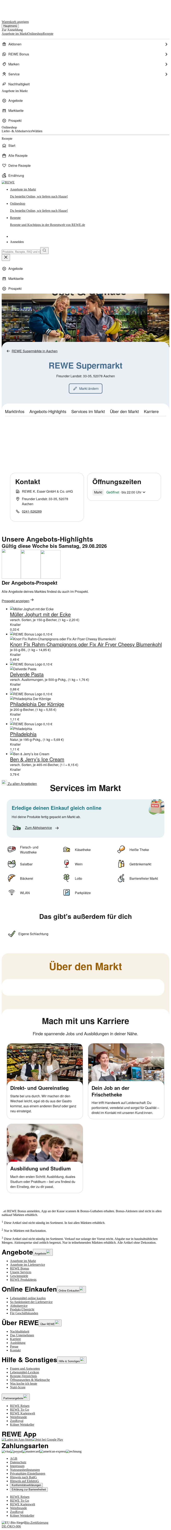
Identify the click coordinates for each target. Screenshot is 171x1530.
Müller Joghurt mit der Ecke (40, 614)
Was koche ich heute (23, 1383)
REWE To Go (19, 1409)
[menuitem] (85, 44)
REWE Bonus (19, 1268)
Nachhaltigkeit (19, 1331)
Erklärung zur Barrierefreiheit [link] (29, 1489)
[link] (89, 193)
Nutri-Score (17, 1387)
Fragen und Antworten (25, 1368)
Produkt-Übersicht (22, 1309)
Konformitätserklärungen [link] (26, 1485)
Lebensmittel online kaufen (28, 1298)
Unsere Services (20, 1272)
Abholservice (19, 1305)
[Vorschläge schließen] (6, 257)
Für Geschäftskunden (24, 1313)
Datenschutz (18, 1462)
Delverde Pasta (27, 674)
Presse (14, 1346)
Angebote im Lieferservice (27, 1264)
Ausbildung (17, 1342)
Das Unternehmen (22, 1335)
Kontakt (15, 1350)
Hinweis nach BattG (23, 1477)
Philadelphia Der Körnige (37, 704)
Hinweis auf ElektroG (24, 1481)
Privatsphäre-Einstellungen (27, 1473)
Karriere (15, 1339)
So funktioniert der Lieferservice (31, 1302)
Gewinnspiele (19, 1276)
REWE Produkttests (23, 1279)
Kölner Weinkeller (22, 1424)
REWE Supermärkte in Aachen (35, 351)
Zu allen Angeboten (22, 783)
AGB (13, 1458)
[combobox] (21, 252)
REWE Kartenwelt (22, 1413)
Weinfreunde (18, 1417)
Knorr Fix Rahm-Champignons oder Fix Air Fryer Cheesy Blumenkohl (86, 644)
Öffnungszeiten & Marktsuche (30, 1380)
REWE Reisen (19, 1406)
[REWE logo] (8, 182)
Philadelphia (23, 734)
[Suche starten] (44, 250)
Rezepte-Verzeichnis (23, 1376)
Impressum (17, 1466)
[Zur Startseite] (16, 8)
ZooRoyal (16, 1421)
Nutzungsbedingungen (25, 1469)
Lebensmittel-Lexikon (24, 1372)
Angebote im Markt (23, 1261)
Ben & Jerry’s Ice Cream (37, 759)
